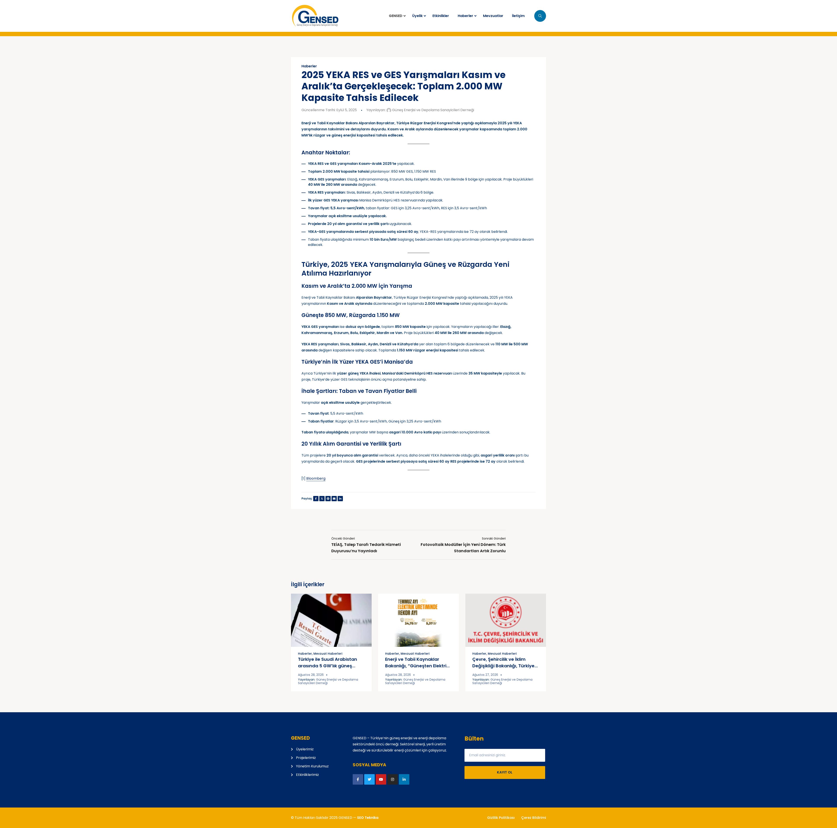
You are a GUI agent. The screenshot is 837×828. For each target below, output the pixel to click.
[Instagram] (392, 779)
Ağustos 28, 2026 (311, 675)
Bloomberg (315, 478)
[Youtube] (381, 779)
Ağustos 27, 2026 (485, 675)
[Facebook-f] (358, 779)
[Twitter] (369, 779)
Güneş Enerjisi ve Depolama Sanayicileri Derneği (432, 109)
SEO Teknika (367, 817)
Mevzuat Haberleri (327, 653)
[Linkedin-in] (404, 779)
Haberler (309, 66)
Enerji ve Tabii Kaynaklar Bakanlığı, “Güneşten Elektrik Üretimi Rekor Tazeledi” (417, 665)
